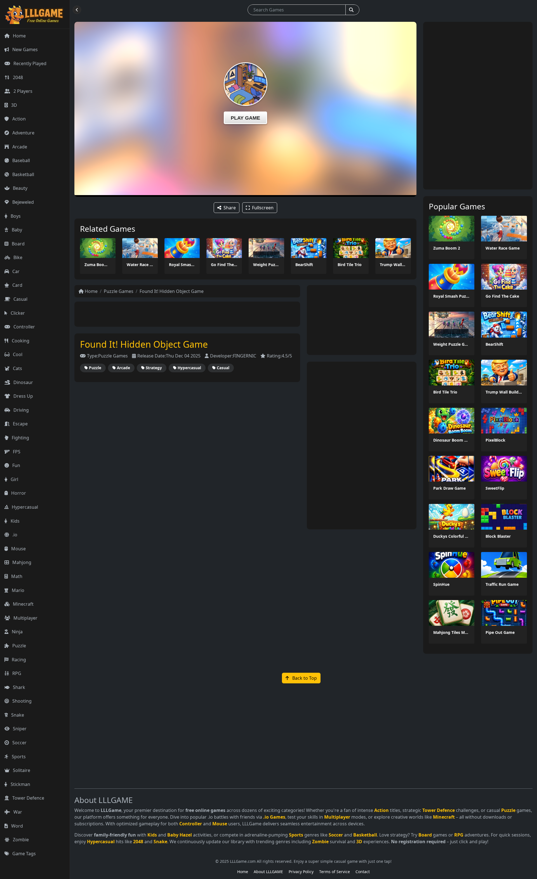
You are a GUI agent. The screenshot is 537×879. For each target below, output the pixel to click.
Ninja (17, 632)
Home (19, 36)
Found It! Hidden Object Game (172, 291)
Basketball (22, 174)
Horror (18, 493)
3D (13, 105)
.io (14, 535)
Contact (362, 871)
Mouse (18, 549)
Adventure (22, 133)
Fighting (20, 438)
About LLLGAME (268, 871)
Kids (15, 521)
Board (18, 244)
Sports (18, 757)
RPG (16, 673)
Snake (17, 715)
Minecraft (23, 604)
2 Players (22, 91)
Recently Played (29, 63)
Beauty (19, 188)
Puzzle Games (118, 291)
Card (16, 285)
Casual (19, 299)
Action (18, 119)
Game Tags (23, 853)
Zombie (20, 840)
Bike (17, 257)
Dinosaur (22, 382)
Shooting (21, 701)
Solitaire (21, 770)
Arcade (19, 147)
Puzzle (18, 646)
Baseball (20, 160)
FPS (16, 452)
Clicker (17, 313)
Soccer (19, 743)
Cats (17, 368)
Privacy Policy (301, 871)
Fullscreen (263, 208)
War (17, 812)
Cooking (20, 341)
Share (229, 208)
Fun (15, 465)
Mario (17, 590)
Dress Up (22, 396)
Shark (18, 687)
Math (16, 576)
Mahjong (21, 562)
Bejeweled (22, 202)
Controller (23, 327)
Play (97, 248)
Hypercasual (24, 507)
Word (16, 826)
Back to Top (304, 678)
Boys (15, 216)
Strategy (154, 367)
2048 (17, 77)
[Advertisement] (187, 314)
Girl (14, 479)
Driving (20, 410)
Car (15, 271)
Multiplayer (24, 618)
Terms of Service (334, 871)
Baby (16, 230)
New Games (24, 49)
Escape (20, 424)
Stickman (20, 784)
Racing (18, 660)
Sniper (19, 729)
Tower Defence (27, 798)
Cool (17, 354)
